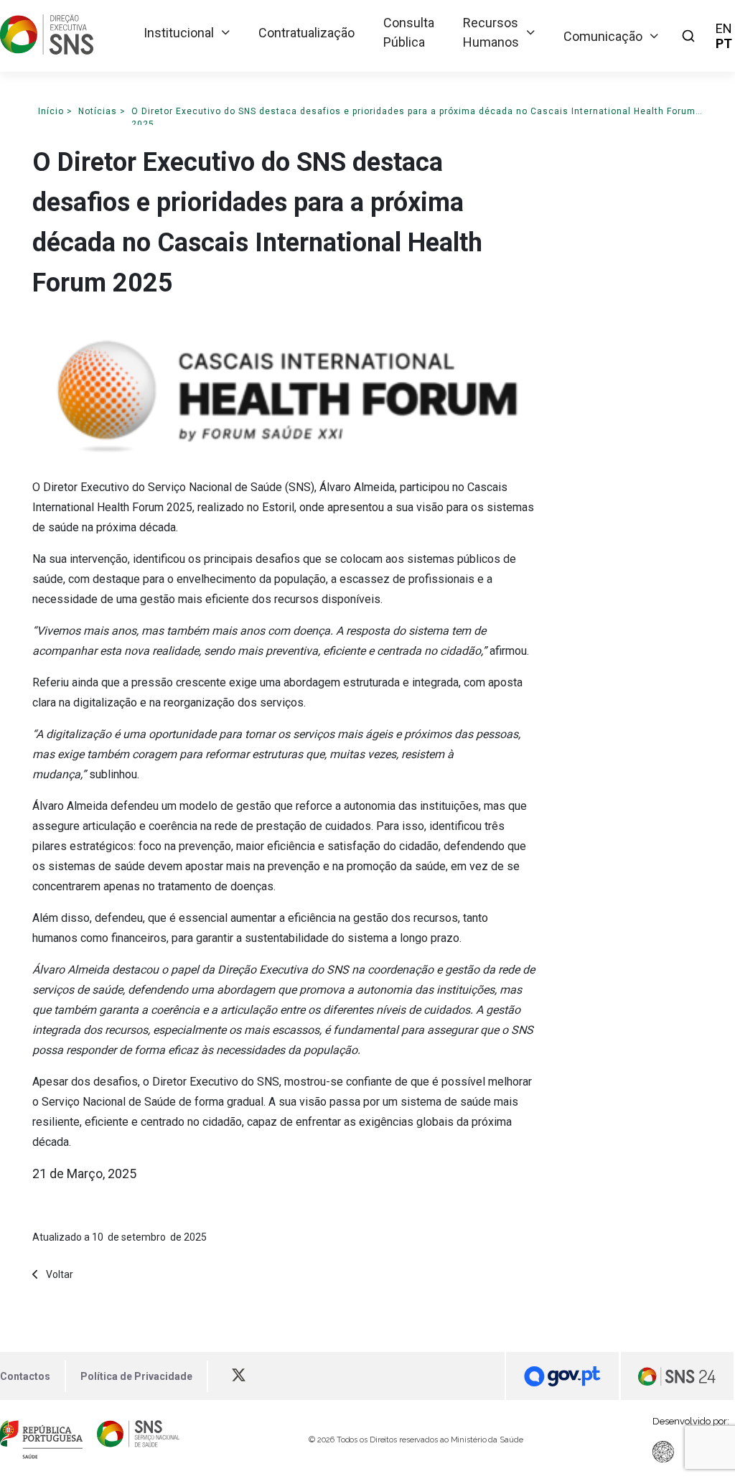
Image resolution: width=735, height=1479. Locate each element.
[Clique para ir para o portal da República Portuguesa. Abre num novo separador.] (41, 1439)
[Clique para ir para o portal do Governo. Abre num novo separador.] (562, 1376)
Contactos (25, 1376)
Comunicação (602, 36)
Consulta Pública (408, 32)
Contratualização (306, 32)
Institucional (179, 32)
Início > (55, 111)
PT (724, 43)
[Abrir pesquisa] (688, 36)
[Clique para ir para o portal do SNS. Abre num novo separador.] (138, 1439)
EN (724, 28)
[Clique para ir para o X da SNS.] (245, 1376)
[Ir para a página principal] (46, 49)
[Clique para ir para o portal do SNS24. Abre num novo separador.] (677, 1376)
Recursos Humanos (491, 32)
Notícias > (102, 111)
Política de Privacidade (136, 1376)
